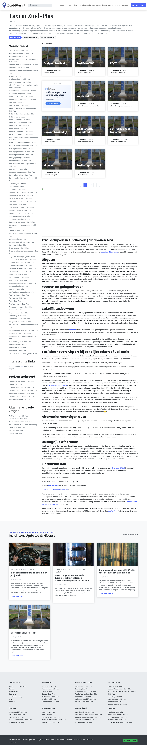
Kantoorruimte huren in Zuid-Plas (22, 222)
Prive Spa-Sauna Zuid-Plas (118, 715)
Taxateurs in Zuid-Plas (17, 298)
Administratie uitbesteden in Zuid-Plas (23, 65)
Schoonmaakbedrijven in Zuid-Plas (22, 283)
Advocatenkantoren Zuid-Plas (86, 720)
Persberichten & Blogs (104, 5)
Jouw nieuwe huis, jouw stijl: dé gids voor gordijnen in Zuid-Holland (117, 571)
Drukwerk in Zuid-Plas (17, 189)
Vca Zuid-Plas (47, 715)
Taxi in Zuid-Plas (15, 301)
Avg (10, 699)
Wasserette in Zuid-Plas (18, 345)
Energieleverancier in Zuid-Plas (21, 195)
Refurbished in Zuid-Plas (18, 274)
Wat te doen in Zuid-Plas (18, 416)
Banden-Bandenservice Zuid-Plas (88, 717)
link (22, 366)
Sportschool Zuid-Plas (50, 722)
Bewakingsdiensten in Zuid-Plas (21, 155)
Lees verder (17, 596)
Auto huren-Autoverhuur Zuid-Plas (88, 715)
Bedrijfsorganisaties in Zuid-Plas (21, 122)
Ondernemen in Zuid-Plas (19, 248)
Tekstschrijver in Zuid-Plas (19, 304)
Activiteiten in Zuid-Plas (18, 419)
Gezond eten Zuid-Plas (51, 702)
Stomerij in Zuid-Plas (16, 289)
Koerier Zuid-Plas (15, 384)
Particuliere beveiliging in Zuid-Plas (22, 268)
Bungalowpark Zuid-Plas (117, 704)
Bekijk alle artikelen (129, 535)
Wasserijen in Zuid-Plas (17, 348)
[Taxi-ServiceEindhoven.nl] (66, 212)
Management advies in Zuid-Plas (21, 242)
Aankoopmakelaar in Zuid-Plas (21, 53)
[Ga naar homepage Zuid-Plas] (13, 5)
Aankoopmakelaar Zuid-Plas (20, 399)
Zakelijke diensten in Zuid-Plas (20, 50)
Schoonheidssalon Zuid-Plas (85, 691)
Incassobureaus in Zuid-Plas (19, 216)
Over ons (12, 694)
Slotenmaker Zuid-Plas (83, 722)
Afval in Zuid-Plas (15, 76)
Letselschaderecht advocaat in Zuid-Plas (23, 234)
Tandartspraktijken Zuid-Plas (86, 694)
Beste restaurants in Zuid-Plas (20, 422)
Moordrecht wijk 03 (47, 37)
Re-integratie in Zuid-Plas (19, 277)
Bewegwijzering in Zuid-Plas (19, 157)
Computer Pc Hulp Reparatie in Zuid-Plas (23, 179)
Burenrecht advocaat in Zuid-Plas (22, 172)
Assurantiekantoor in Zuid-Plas (21, 96)
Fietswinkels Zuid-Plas (50, 689)
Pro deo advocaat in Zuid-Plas (20, 271)
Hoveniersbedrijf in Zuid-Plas (20, 210)
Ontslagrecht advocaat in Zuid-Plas (23, 259)
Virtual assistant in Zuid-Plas (20, 333)
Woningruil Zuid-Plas (116, 712)
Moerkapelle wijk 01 (30, 37)
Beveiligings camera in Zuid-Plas (21, 152)
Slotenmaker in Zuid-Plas (18, 286)
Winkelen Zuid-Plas (115, 686)
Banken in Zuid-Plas (16, 102)
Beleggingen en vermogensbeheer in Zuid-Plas (23, 138)
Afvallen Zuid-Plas (49, 699)
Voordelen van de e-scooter (25, 632)
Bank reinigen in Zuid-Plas (19, 105)
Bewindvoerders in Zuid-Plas (20, 160)
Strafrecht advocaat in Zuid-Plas (21, 292)
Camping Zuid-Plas (115, 696)
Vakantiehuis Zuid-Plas (116, 702)
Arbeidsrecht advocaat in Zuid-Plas (22, 91)
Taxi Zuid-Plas (47, 691)
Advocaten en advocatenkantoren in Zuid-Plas (23, 72)
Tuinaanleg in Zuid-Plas (18, 316)
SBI (70, 5)
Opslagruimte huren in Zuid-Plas (21, 262)
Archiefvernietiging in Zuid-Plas (21, 93)
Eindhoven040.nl (118, 468)
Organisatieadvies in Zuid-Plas (20, 265)
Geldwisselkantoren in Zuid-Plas (21, 207)
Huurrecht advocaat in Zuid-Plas (21, 213)
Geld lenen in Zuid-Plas (17, 204)
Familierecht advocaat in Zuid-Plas (22, 201)
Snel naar (60, 5)
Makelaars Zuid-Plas (16, 722)
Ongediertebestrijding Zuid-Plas (120, 722)
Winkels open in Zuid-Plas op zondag (23, 425)
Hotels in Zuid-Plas (16, 431)
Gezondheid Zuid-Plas (50, 696)
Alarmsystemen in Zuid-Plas (20, 82)
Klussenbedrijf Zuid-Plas (18, 712)
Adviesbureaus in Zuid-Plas (19, 68)
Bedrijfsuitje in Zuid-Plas (18, 128)
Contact (125, 5)
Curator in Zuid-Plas (16, 186)
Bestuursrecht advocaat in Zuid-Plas (23, 146)
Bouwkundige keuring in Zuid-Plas (21, 393)
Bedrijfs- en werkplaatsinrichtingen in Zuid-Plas (23, 109)
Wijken (75, 5)
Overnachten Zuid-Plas (117, 699)
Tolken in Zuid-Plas (16, 310)
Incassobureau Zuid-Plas (117, 717)
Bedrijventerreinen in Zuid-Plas (21, 131)
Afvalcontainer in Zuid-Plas (19, 79)
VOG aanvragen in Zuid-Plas (20, 342)
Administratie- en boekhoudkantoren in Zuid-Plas (23, 60)
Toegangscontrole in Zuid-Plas (21, 307)
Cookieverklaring (15, 696)
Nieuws (117, 5)
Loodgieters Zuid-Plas (83, 696)
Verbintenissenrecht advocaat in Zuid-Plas (24, 326)
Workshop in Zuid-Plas (17, 351)
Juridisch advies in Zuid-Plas (19, 219)
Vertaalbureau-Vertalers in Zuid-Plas (23, 330)
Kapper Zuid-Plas (48, 694)
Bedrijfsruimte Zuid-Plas (117, 720)
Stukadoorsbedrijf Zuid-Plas (85, 699)
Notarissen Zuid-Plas (17, 715)
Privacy (11, 702)
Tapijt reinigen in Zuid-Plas (19, 295)
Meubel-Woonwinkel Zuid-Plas (120, 689)
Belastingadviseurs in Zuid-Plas (21, 134)
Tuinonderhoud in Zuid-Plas (19, 319)
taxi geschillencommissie (57, 385)
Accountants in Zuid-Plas (18, 56)
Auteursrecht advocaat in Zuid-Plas (22, 99)
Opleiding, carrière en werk (24, 569)
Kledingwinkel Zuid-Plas (51, 717)
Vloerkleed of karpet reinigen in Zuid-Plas (23, 337)
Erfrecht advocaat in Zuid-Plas (21, 198)
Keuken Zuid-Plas (48, 712)
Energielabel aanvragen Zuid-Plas (22, 396)
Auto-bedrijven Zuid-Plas (84, 712)
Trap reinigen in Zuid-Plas (18, 313)
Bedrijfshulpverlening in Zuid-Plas (21, 114)
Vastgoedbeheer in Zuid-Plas (20, 322)
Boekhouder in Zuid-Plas (18, 169)
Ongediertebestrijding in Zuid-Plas (22, 256)
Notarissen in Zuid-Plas (17, 245)
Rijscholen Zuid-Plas (49, 686)
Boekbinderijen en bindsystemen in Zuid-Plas (22, 164)
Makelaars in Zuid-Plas (17, 239)
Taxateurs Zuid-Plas (16, 717)
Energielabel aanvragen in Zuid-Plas (23, 192)
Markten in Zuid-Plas (17, 428)
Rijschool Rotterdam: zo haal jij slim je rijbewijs (29, 574)
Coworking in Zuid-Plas (17, 183)
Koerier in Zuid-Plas (16, 230)
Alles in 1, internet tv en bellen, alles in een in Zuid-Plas (23, 86)
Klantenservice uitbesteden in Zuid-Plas (22, 226)
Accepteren (130, 741)
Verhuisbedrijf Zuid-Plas (84, 702)
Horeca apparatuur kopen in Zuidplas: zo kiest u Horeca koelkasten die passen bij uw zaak (72, 578)
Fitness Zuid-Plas (15, 434)
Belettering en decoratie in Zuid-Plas (23, 143)
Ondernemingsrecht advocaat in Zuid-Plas (24, 252)
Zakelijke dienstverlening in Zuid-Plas (23, 353)
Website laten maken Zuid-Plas (54, 720)
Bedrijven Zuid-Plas (87, 5)
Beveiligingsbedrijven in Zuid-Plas (21, 149)
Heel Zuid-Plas (15, 37)
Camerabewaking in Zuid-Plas (20, 175)
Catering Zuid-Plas (82, 689)
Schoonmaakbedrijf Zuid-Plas (20, 720)
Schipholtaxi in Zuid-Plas (18, 280)
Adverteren (138, 5)
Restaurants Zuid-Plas (83, 686)
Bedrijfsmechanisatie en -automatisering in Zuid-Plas (19, 118)
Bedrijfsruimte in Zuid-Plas (19, 125)
